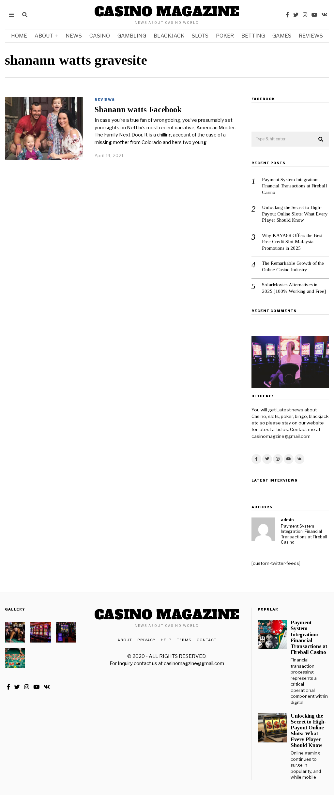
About (44, 36)
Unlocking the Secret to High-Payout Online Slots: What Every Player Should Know (295, 214)
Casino (99, 36)
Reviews (311, 36)
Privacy (146, 640)
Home (19, 36)
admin (287, 519)
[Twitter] (296, 15)
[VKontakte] (324, 15)
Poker (225, 36)
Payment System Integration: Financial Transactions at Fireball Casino (294, 186)
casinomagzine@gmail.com (194, 663)
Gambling (131, 36)
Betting (253, 36)
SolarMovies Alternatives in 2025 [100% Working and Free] (294, 288)
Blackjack (169, 36)
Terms (184, 640)
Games (281, 36)
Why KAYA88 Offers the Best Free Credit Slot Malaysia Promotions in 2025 (292, 242)
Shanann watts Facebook (138, 109)
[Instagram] (305, 15)
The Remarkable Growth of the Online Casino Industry (293, 266)
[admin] (263, 529)
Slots (200, 36)
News (74, 36)
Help (166, 640)
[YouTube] (314, 15)
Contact (207, 640)
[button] (321, 139)
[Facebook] (287, 15)
